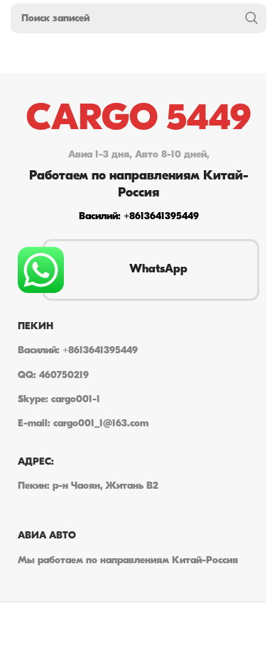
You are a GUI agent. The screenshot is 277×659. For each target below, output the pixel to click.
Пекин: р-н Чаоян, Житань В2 (88, 486)
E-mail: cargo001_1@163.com (83, 424)
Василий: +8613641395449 (78, 350)
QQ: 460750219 (53, 375)
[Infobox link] (138, 163)
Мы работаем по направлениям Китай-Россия (128, 560)
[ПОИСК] (251, 18)
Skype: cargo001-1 (59, 399)
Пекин (35, 326)
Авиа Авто (47, 536)
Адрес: (36, 462)
